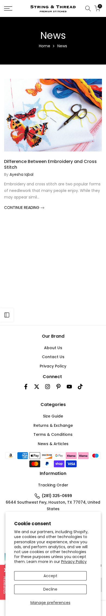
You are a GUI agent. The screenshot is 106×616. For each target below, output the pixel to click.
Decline (50, 589)
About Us (53, 348)
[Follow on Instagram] (47, 387)
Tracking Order (53, 485)
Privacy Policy (74, 561)
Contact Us (53, 357)
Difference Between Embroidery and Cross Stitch (50, 164)
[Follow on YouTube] (69, 387)
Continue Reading (22, 207)
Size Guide (53, 416)
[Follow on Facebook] (26, 387)
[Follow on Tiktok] (80, 387)
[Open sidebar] (7, 315)
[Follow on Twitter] (36, 387)
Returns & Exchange (53, 425)
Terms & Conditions (53, 434)
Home (44, 46)
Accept (50, 576)
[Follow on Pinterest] (58, 387)
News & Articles (53, 443)
